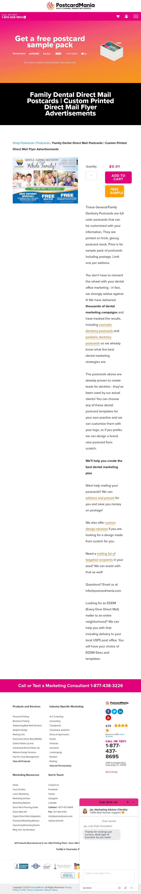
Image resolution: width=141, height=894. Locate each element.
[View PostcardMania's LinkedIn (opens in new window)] (120, 711)
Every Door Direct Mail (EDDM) (27, 739)
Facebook (53, 789)
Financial (54, 743)
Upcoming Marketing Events (26, 825)
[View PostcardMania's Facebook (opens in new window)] (108, 711)
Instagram (53, 798)
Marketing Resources (26, 775)
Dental (53, 739)
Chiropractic (55, 725)
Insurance (54, 748)
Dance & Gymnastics (59, 734)
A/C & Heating (56, 716)
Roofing (53, 761)
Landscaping (56, 752)
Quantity (91, 166)
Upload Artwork (55, 820)
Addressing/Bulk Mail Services (27, 725)
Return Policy (51, 890)
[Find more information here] (109, 845)
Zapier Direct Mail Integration (27, 816)
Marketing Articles (21, 798)
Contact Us (53, 785)
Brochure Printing (21, 721)
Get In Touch (56, 775)
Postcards (43, 143)
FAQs (15, 785)
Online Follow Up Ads (23, 743)
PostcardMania (37, 887)
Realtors (53, 757)
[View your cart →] (117, 16)
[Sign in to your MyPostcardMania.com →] (126, 16)
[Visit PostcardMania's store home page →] (70, 6)
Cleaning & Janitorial (59, 730)
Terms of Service (35, 890)
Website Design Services (24, 752)
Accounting (55, 721)
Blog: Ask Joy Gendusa (24, 829)
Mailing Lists (19, 734)
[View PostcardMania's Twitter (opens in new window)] (114, 711)
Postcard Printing (21, 716)
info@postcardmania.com (60, 816)
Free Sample (116, 191)
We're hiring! (111, 772)
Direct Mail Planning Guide (25, 807)
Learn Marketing (21, 794)
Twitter (51, 794)
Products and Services (26, 706)
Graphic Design (20, 730)
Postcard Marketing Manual (26, 820)
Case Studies (19, 789)
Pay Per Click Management (26, 757)
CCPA (23, 890)
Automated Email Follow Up (26, 748)
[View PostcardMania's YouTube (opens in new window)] (108, 718)
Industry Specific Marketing (66, 706)
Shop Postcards (23, 143)
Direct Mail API (20, 811)
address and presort (100, 498)
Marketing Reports (21, 803)
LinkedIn (52, 803)
